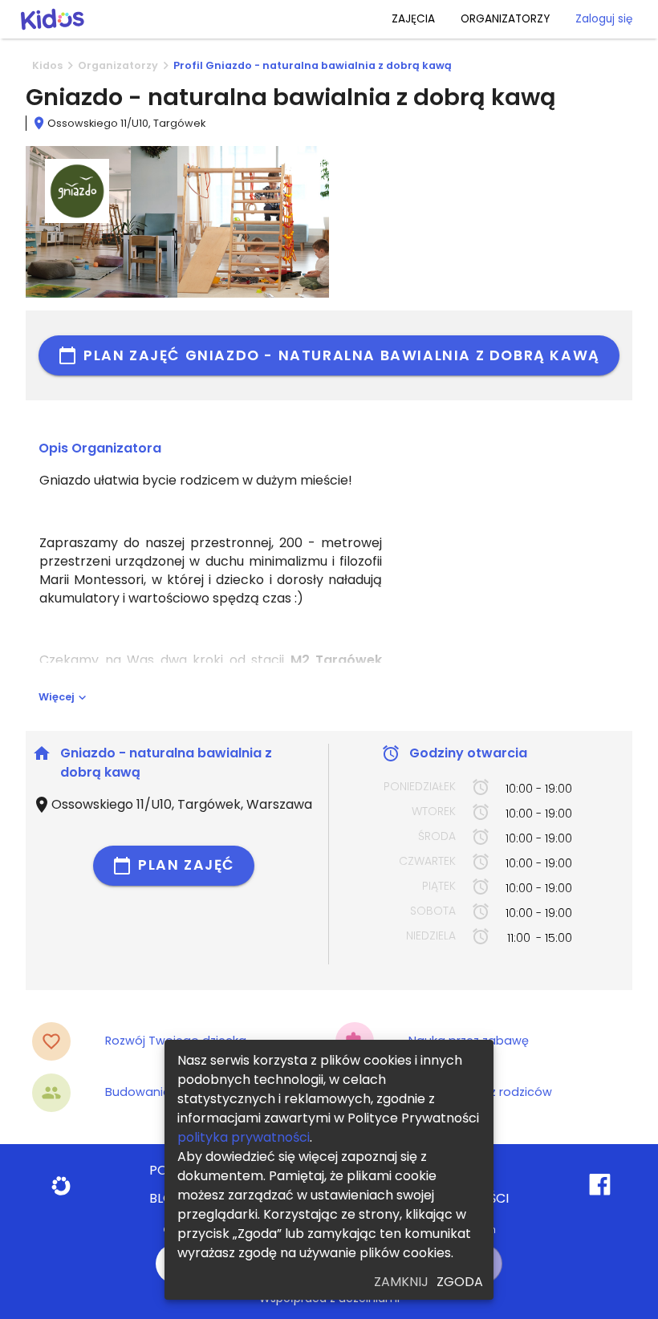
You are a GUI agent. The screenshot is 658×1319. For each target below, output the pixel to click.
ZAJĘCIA (413, 18)
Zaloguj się (603, 18)
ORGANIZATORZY (505, 18)
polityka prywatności (243, 1137)
